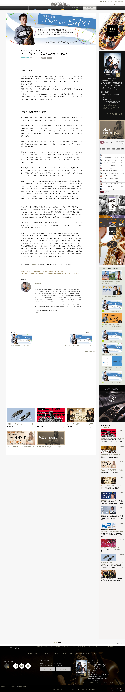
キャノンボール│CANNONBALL (62, 649)
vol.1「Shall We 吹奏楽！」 (111, 311)
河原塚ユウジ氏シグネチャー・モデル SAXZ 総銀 (21, 424)
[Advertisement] (51, 367)
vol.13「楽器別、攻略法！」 (112, 341)
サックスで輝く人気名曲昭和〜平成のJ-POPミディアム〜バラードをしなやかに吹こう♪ (112, 471)
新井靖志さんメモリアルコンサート (109, 500)
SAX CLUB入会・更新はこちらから (112, 107)
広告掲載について (13, 686)
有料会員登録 (63, 669)
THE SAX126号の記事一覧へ (59, 427)
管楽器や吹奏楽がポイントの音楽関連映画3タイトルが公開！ (111, 282)
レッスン (57, 653)
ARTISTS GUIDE (85, 653)
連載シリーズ (73, 653)
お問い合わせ (120, 1)
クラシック (49, 57)
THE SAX (34, 264)
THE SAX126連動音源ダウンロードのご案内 (49, 447)
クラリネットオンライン (69, 689)
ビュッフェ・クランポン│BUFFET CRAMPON (83, 649)
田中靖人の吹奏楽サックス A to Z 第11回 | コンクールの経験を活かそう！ (112, 326)
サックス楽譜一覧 (107, 108)
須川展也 (43, 57)
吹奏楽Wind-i (92, 689)
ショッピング (62, 8)
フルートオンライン (57, 689)
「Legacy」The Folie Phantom (109, 579)
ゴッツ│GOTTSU (93, 646)
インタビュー (47, 653)
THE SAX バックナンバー (109, 105)
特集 (64, 653)
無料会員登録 (47, 669)
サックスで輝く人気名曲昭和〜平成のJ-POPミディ (21, 447)
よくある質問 (115, 1)
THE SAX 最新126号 (108, 104)
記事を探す (90, 8)
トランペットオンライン (81, 689)
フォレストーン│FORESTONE (107, 646)
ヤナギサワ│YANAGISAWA (62, 646)
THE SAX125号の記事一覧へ (29, 427)
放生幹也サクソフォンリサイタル (109, 515)
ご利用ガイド (109, 1)
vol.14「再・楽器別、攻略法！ (112, 382)
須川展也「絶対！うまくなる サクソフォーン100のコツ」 (111, 368)
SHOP (95, 653)
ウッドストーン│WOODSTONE (79, 646)
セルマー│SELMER (49, 646)
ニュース (35, 8)
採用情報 (20, 686)
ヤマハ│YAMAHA (37, 646)
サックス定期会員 (76, 8)
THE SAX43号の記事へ (90, 351)
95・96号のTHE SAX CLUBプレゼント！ (112, 297)
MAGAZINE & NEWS (34, 653)
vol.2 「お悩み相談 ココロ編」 (110, 354)
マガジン (49, 8)
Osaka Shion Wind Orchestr (45, 424)
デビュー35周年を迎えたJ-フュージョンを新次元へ (81, 424)
